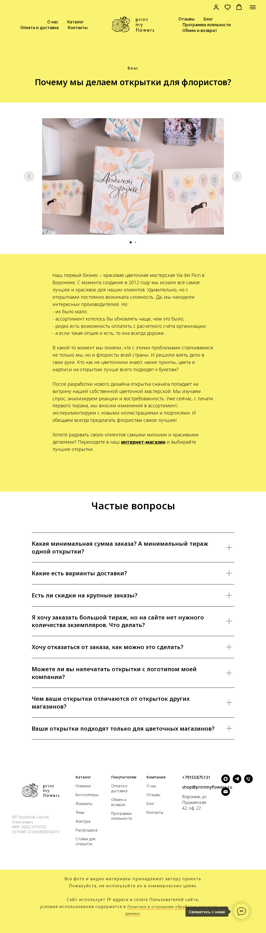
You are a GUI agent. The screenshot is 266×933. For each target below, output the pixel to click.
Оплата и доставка (39, 27)
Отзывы (186, 19)
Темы (80, 812)
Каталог (75, 22)
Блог (208, 19)
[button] (227, 7)
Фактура (83, 821)
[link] (216, 7)
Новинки (83, 785)
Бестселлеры (87, 794)
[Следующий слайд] (237, 176)
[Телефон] (248, 781)
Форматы (84, 803)
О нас (52, 22)
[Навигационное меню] (253, 7)
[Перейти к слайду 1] (131, 242)
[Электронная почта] (225, 794)
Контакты (78, 27)
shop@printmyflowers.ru (207, 787)
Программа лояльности (206, 25)
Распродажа (86, 830)
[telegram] (237, 781)
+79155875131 (196, 777)
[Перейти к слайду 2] (135, 242)
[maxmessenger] (225, 781)
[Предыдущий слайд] (29, 176)
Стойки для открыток (85, 841)
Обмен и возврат (199, 30)
